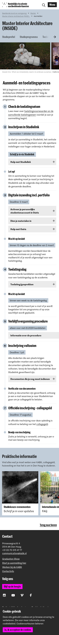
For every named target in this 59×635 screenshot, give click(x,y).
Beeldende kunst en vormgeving (14, 13)
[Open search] (44, 4)
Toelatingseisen (50, 36)
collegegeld (42, 424)
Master (33, 13)
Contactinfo (8, 571)
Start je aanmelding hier (14, 563)
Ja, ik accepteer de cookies (17, 629)
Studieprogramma (29, 36)
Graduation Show (11, 559)
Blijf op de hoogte (12, 586)
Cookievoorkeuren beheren (29, 623)
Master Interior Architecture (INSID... (16, 16)
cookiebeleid (9, 623)
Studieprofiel (8, 36)
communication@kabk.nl (14, 553)
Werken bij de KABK (12, 567)
